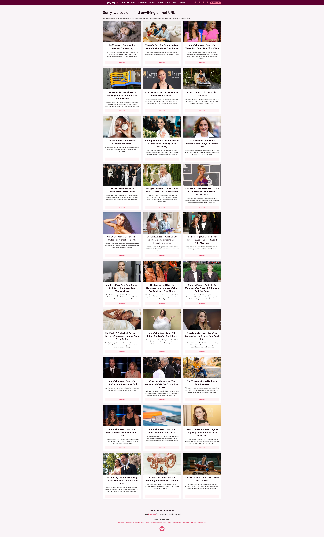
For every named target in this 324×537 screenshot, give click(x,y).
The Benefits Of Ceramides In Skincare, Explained (122, 142)
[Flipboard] (203, 3)
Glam (147, 522)
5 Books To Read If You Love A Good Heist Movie (202, 479)
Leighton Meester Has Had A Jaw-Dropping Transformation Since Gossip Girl (202, 432)
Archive (159, 511)
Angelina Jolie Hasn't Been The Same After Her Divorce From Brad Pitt (202, 336)
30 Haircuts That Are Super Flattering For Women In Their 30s (162, 479)
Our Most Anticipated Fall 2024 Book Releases (202, 382)
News (123, 2)
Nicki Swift (186, 522)
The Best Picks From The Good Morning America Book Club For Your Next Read (121, 95)
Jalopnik (128, 522)
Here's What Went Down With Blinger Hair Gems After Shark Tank (202, 46)
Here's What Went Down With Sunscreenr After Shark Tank (162, 431)
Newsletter (216, 2)
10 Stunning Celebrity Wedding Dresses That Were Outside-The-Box (122, 480)
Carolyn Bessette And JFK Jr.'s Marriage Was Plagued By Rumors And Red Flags (202, 288)
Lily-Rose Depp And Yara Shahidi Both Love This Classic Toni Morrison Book (122, 288)
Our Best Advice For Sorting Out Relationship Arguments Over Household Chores (162, 239)
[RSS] (207, 3)
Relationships (142, 2)
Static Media (152, 514)
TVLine (134, 522)
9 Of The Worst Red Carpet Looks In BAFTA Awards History (162, 94)
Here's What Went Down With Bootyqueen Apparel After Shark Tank (122, 432)
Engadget (121, 522)
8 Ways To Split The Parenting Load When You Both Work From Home (162, 46)
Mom (169, 522)
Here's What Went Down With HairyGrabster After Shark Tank (122, 382)
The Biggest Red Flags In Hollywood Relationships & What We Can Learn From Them (162, 288)
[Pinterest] (199, 3)
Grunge (153, 522)
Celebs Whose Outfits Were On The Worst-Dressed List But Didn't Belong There (202, 191)
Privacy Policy (169, 511)
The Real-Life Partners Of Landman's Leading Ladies (122, 190)
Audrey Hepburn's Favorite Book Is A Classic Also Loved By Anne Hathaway (162, 143)
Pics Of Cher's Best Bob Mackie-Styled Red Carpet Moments (122, 238)
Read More (122, 62)
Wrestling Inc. (202, 522)
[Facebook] (195, 3)
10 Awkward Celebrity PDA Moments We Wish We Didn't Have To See (162, 384)
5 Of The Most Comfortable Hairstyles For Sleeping (122, 46)
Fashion (167, 2)
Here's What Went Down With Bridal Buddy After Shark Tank (162, 334)
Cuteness (141, 522)
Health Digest (161, 522)
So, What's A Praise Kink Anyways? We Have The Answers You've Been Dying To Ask (122, 336)
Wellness (152, 2)
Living (175, 2)
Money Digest (177, 522)
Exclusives (131, 2)
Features (182, 2)
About (152, 511)
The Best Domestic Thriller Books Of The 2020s (202, 94)
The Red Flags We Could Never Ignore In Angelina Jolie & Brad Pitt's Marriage (202, 239)
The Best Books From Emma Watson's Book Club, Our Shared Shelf (202, 143)
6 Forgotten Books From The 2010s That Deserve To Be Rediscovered (162, 190)
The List (193, 522)
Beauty (160, 2)
